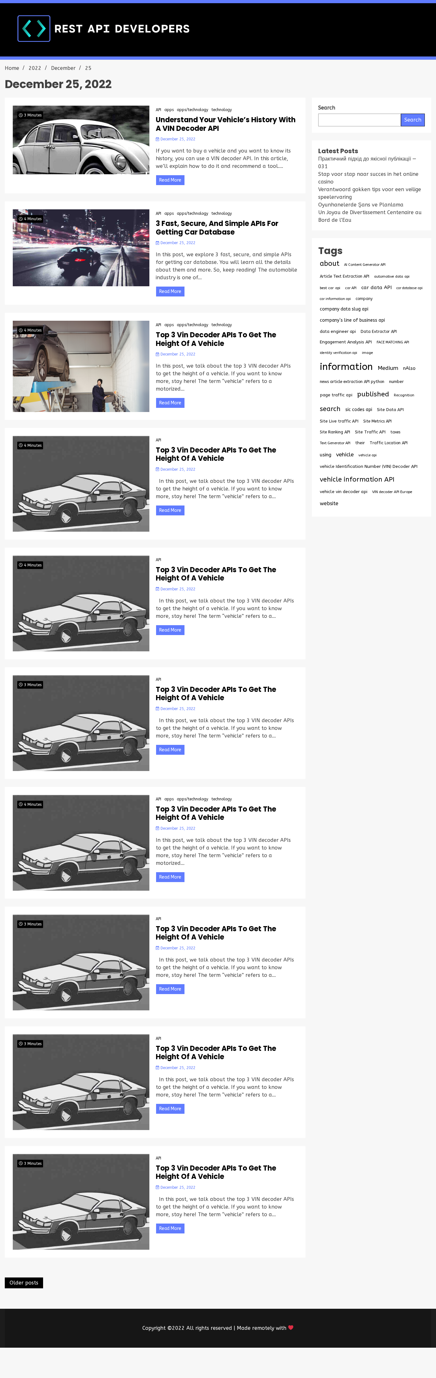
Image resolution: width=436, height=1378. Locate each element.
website (329, 503)
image (367, 352)
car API (351, 288)
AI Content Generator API (365, 265)
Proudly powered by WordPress (170, 1363)
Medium (388, 368)
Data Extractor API (379, 331)
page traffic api (336, 395)
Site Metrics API (377, 421)
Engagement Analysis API (346, 342)
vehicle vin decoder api (343, 491)
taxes (395, 432)
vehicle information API (357, 479)
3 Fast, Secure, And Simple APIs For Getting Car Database (217, 228)
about (329, 263)
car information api (335, 299)
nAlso (409, 368)
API (158, 110)
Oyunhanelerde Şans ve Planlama (360, 205)
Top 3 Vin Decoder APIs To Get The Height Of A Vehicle (216, 339)
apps (169, 110)
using (325, 455)
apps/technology (192, 110)
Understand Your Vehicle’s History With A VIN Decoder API (226, 124)
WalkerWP (291, 1363)
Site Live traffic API (339, 421)
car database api (409, 288)
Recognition (404, 395)
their (360, 443)
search (330, 409)
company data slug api (344, 309)
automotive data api (392, 276)
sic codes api (358, 409)
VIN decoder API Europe (392, 492)
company (364, 298)
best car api (330, 288)
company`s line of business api (352, 320)
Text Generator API (335, 443)
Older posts (24, 1283)
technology (221, 110)
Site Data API (390, 409)
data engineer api (338, 331)
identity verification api (338, 353)
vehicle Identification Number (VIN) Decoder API (368, 466)
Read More (170, 180)
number (396, 381)
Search (412, 120)
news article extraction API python (352, 381)
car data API (376, 287)
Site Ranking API (335, 432)
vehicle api (367, 455)
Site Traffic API (370, 432)
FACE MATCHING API (393, 342)
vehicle (345, 454)
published (373, 394)
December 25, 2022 (177, 139)
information (346, 366)
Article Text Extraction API (344, 276)
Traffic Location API (389, 442)
